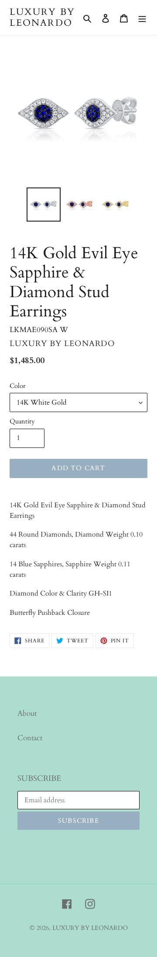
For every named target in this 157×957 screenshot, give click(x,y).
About (27, 713)
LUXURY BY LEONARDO (42, 17)
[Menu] (142, 17)
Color (17, 385)
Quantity (22, 421)
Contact (29, 738)
